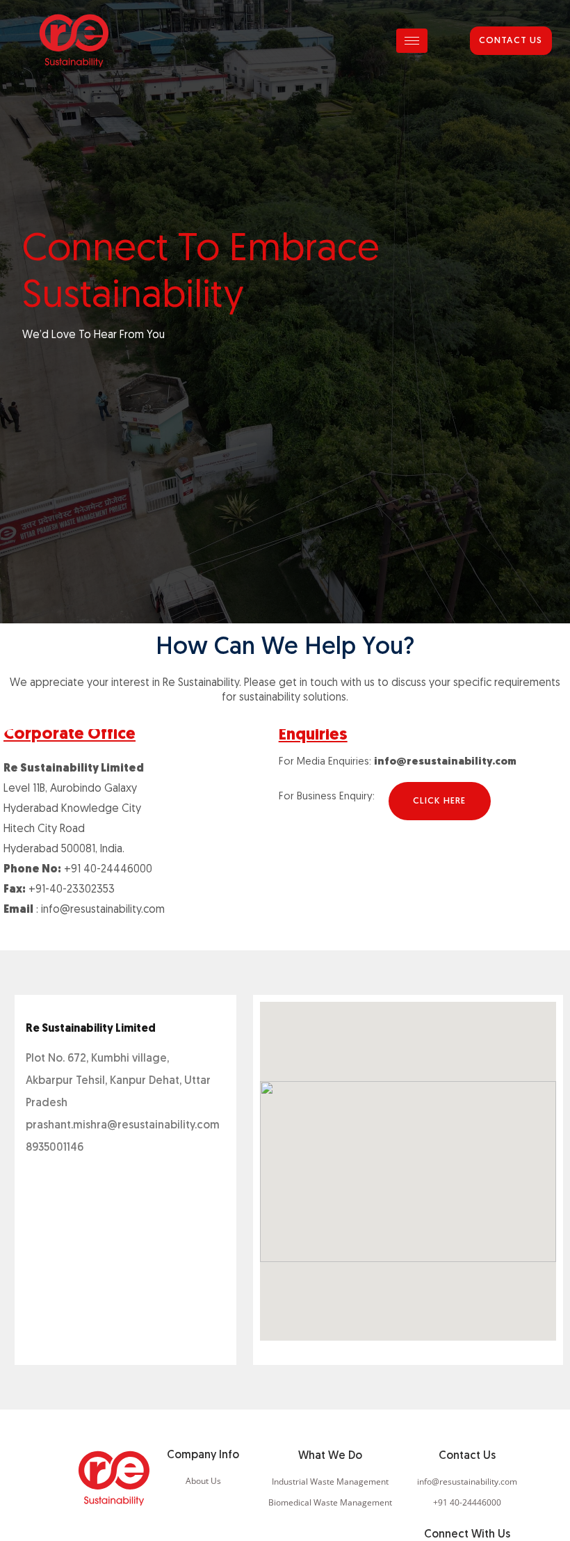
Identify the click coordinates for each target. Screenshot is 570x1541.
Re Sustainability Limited (91, 1029)
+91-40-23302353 (71, 889)
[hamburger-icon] (411, 41)
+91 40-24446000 (108, 869)
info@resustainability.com (103, 910)
